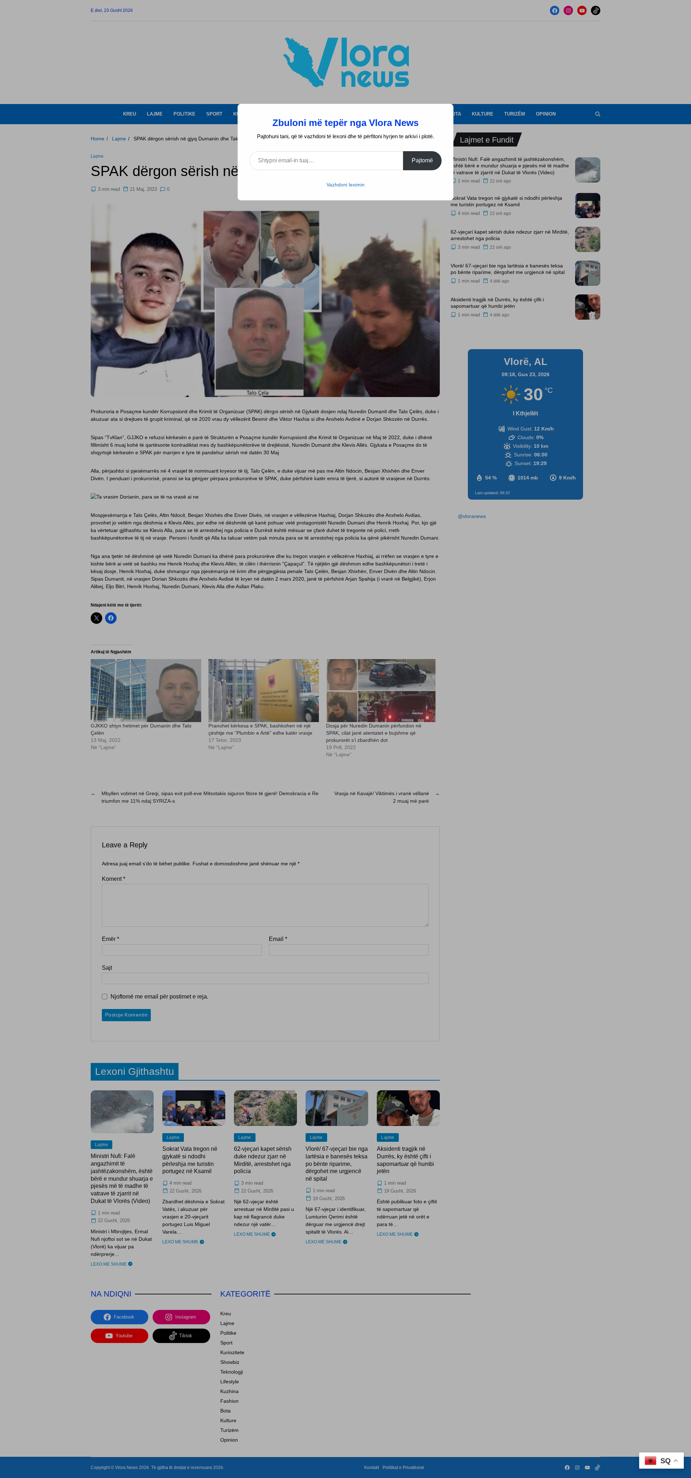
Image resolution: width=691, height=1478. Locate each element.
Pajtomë (422, 160)
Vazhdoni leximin (345, 185)
